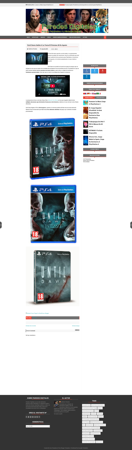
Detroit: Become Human (88, 410)
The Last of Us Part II (95, 433)
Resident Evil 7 (89, 424)
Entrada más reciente (31, 325)
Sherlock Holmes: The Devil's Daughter (91, 427)
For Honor (94, 413)
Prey (84, 424)
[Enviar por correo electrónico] (51, 49)
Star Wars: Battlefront (87, 430)
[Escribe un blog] (53, 49)
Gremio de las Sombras (88, 160)
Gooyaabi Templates (83, 448)
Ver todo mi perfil (58, 414)
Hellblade (85, 416)
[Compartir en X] (54, 49)
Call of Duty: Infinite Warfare (98, 405)
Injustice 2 (101, 416)
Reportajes (35, 37)
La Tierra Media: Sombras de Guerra (90, 419)
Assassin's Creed (86, 405)
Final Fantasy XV (86, 413)
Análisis (43, 37)
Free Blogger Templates (64, 448)
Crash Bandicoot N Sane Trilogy (89, 408)
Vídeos (49, 37)
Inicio (28, 37)
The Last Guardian (98, 430)
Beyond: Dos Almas (53, 100)
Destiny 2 (100, 408)
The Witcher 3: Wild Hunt (88, 436)
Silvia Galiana (86, 161)
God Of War (99, 413)
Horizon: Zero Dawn (92, 416)
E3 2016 (96, 410)
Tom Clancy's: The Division (88, 439)
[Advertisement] (52, 378)
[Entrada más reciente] (1, 225)
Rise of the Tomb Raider (99, 424)
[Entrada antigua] (131, 225)
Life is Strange (86, 422)
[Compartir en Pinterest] (57, 49)
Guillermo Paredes (65, 402)
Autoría (85, 37)
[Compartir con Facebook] (55, 49)
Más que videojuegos (74, 37)
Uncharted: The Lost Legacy (89, 441)
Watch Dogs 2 (99, 441)
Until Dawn (34, 317)
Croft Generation (87, 159)
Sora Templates (53, 448)
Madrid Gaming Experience (60, 37)
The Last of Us (86, 433)
